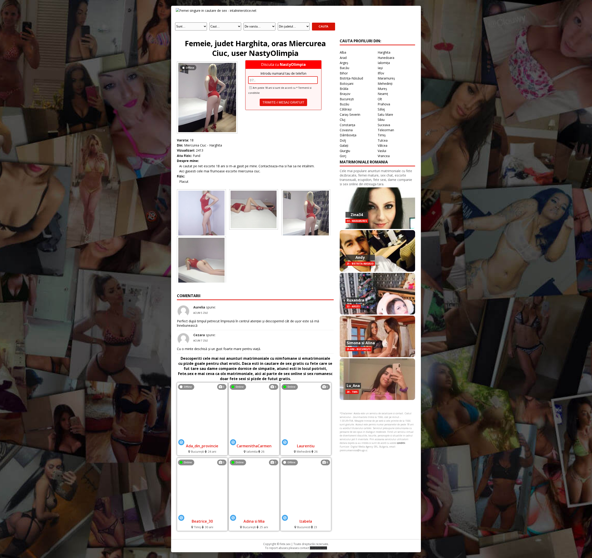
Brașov (345, 93)
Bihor (344, 73)
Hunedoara (386, 57)
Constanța (347, 125)
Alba (343, 52)
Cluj (342, 119)
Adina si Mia (254, 521)
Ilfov (381, 73)
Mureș (382, 88)
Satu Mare (385, 114)
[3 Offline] (202, 439)
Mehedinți (385, 83)
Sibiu (381, 119)
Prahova (384, 104)
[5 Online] (305, 439)
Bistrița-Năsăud (351, 78)
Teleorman (386, 130)
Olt (380, 99)
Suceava (384, 125)
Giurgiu (345, 151)
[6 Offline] (306, 515)
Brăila (344, 88)
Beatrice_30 (202, 521)
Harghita (384, 52)
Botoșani (346, 83)
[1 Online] (254, 515)
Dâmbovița (348, 135)
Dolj (343, 140)
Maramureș (386, 78)
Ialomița (384, 63)
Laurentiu (305, 445)
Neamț (383, 93)
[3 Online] (202, 515)
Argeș (344, 63)
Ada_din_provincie (202, 445)
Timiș (382, 135)
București (347, 99)
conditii (401, 443)
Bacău (344, 68)
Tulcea (383, 140)
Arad (343, 57)
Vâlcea (382, 145)
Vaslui (382, 151)
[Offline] (207, 63)
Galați (344, 145)
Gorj (343, 156)
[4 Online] (254, 439)
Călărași (346, 109)
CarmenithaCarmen (254, 445)
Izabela (305, 521)
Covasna (346, 130)
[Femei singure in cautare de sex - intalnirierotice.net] (216, 10)
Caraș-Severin (350, 114)
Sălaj (381, 109)
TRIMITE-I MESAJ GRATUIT (283, 102)
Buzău (344, 104)
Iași (380, 68)
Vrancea (384, 156)
